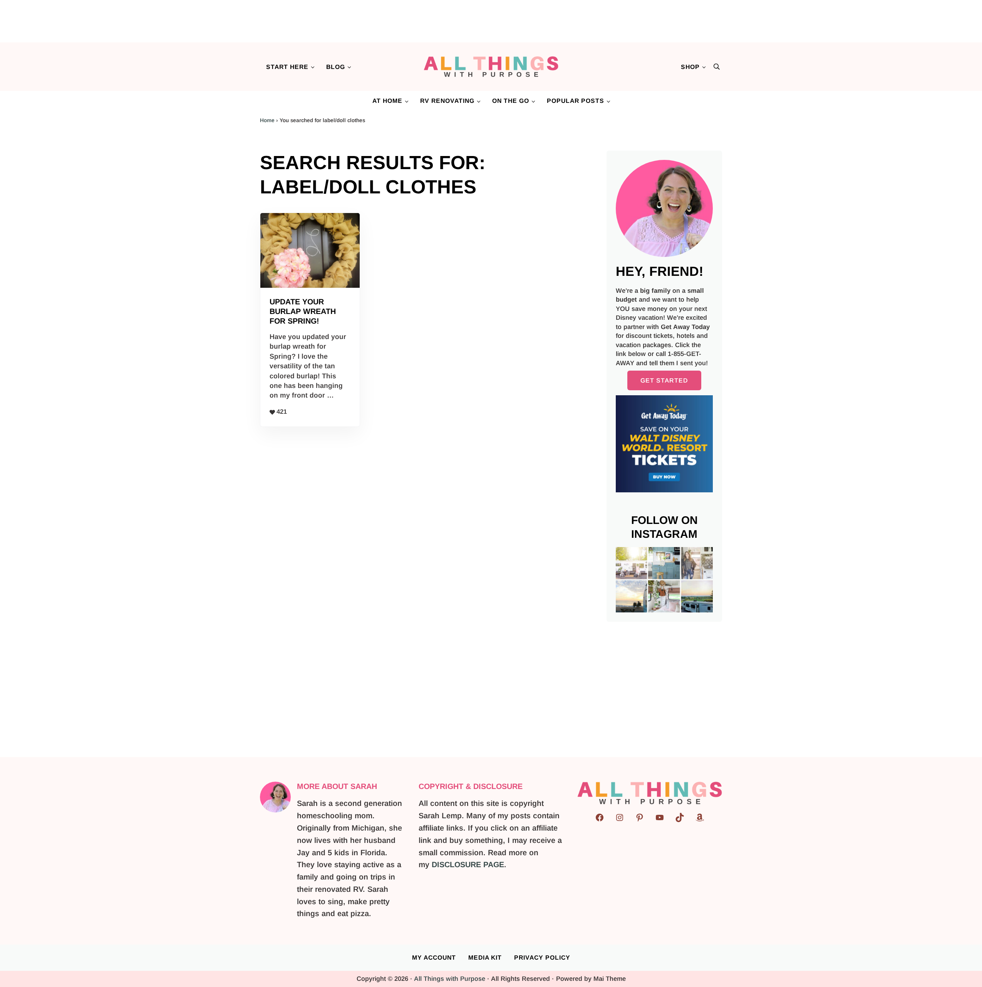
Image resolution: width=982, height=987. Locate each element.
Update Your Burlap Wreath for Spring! (303, 311)
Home (267, 120)
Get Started (664, 380)
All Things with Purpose (449, 978)
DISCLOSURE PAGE (468, 864)
